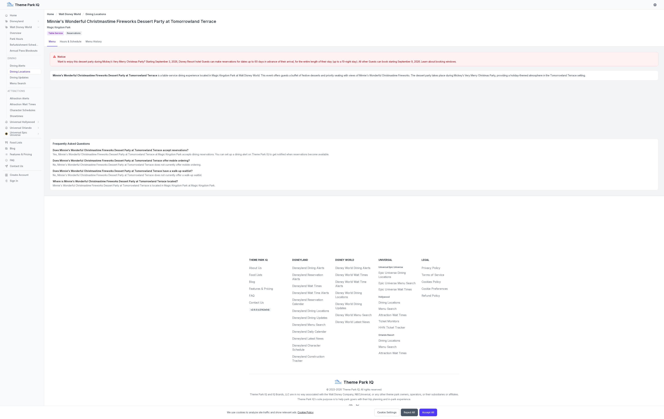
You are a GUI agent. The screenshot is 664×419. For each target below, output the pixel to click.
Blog (252, 281)
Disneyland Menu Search (308, 324)
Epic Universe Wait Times (395, 289)
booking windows (446, 61)
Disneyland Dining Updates (309, 317)
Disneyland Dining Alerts (308, 268)
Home (50, 14)
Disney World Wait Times (351, 275)
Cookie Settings (386, 412)
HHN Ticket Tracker (392, 327)
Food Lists (255, 275)
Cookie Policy (305, 412)
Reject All (409, 412)
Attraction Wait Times (393, 315)
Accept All (428, 412)
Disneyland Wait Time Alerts (310, 293)
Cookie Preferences (435, 288)
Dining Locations (96, 14)
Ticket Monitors (389, 321)
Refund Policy (431, 295)
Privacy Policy (431, 268)
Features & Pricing (261, 288)
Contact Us (256, 302)
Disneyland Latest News (308, 338)
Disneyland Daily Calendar (309, 331)
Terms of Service (433, 275)
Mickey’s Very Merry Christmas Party (123, 61)
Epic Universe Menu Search (397, 283)
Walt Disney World (70, 14)
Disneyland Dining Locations (310, 311)
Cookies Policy (431, 281)
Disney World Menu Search (353, 315)
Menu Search (387, 308)
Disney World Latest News (352, 322)
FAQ (252, 295)
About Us (255, 268)
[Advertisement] (354, 109)
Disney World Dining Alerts (352, 268)
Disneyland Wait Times (307, 286)
